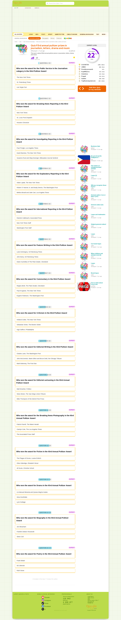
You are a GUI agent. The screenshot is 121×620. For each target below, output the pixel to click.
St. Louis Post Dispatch (24, 117)
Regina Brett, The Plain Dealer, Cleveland (30, 286)
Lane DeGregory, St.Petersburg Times (29, 252)
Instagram (48, 600)
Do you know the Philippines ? (96, 156)
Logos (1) (94, 175)
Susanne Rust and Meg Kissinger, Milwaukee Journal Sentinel (37, 158)
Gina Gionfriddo (22, 497)
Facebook (48, 606)
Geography (45, 38)
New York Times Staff (24, 223)
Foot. (43, 34)
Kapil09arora (85, 71)
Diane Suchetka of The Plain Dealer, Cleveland (32, 262)
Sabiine (83, 78)
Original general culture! (98, 224)
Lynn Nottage (21, 502)
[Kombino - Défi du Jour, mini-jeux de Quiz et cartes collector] (67, 38)
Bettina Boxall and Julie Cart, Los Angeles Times (33, 192)
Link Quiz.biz (91, 601)
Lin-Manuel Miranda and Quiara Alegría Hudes (32, 492)
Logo (31, 34)
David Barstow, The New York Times (29, 153)
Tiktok (46, 603)
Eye (92, 159)
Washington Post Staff (24, 228)
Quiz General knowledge (29, 41)
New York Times (22, 113)
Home (16, 41)
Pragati (83, 76)
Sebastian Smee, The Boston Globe (29, 325)
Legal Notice (91, 596)
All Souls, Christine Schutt (25, 468)
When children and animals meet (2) (97, 254)
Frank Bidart (21, 560)
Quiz (20, 41)
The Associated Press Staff (26, 434)
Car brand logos (96, 243)
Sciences (59, 38)
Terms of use (91, 597)
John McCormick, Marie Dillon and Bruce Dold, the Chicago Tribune (39, 358)
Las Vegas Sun (22, 87)
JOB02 (83, 67)
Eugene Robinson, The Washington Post (30, 296)
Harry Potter (59, 34)
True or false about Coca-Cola (97, 283)
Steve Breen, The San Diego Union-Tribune (31, 394)
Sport (50, 34)
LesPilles (93, 286)
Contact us (90, 602)
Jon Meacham (21, 527)
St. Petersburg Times (24, 82)
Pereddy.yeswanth (87, 69)
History (52, 38)
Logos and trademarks (98, 214)
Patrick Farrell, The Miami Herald (28, 424)
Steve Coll (20, 536)
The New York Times (23, 77)
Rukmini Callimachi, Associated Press (29, 218)
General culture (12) (97, 204)
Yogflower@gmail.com (88, 81)
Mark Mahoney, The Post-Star (27, 363)
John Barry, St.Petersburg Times (27, 257)
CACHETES (85, 64)
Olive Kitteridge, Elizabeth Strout (27, 463)
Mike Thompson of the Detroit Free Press (30, 399)
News (104, 34)
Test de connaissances (68, 596)
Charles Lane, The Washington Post (29, 353)
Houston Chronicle (23, 122)
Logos (93, 234)
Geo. (37, 34)
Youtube (47, 597)
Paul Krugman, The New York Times (29, 291)
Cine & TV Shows (72, 34)
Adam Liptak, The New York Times (28, 182)
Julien (92, 170)
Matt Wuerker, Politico (24, 389)
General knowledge (87, 34)
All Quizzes (18, 34)
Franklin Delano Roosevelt (25, 532)
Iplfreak (73, 51)
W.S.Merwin (21, 565)
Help (89, 599)
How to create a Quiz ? (93, 600)
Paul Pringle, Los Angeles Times (27, 148)
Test (97, 34)
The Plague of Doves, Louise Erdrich (29, 458)
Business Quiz (95, 146)
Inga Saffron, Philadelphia (25, 329)
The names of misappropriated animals (96, 167)
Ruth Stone (20, 570)
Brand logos (95, 273)
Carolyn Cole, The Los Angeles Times (29, 429)
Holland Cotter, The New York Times (29, 320)
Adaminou (84, 74)
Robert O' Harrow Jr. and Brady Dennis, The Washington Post (37, 187)
